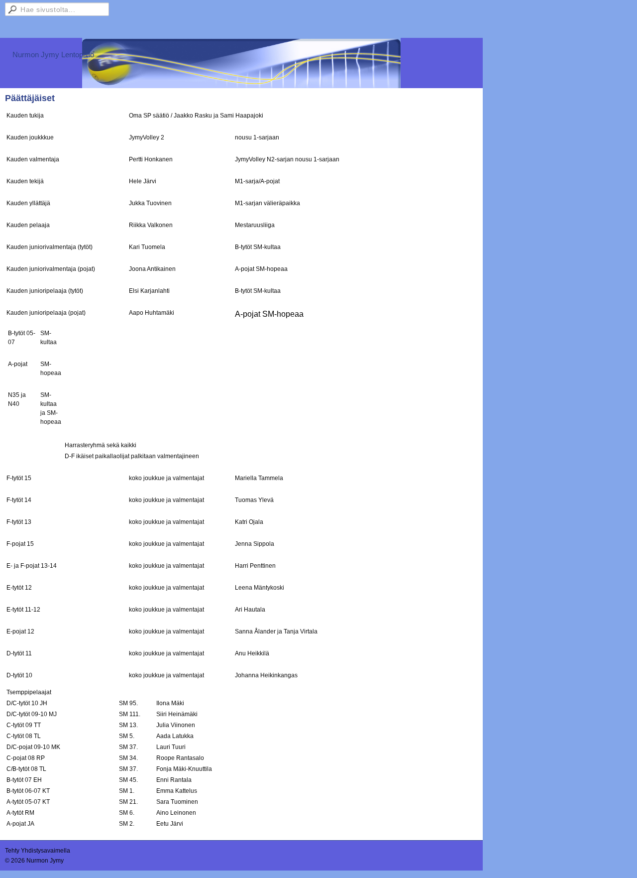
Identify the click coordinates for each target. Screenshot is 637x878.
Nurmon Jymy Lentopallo (53, 54)
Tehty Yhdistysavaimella (37, 850)
